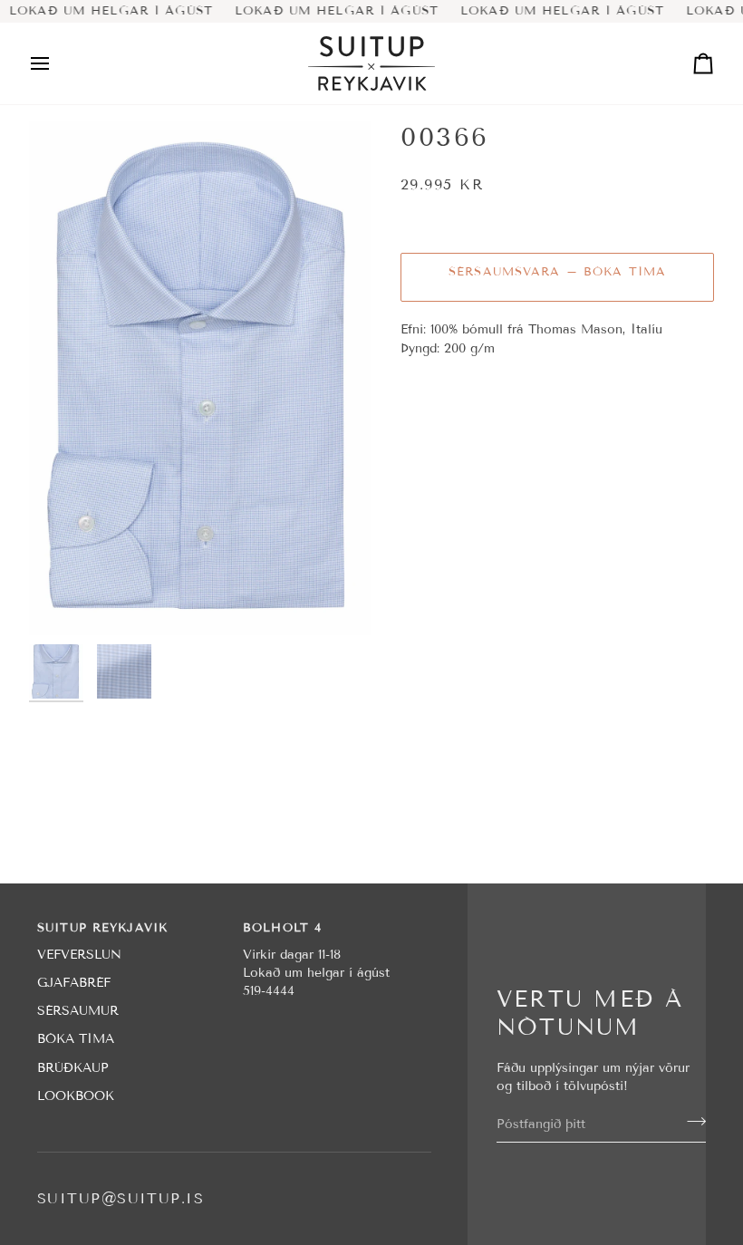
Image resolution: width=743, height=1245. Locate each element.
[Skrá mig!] (691, 1121)
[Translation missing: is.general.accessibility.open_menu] (56, 63)
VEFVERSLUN (79, 954)
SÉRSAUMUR (78, 1010)
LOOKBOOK (75, 1096)
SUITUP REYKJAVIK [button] (102, 928)
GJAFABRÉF (74, 982)
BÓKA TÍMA (75, 1039)
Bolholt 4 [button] (282, 928)
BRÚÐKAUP (73, 1068)
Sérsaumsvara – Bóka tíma (557, 272)
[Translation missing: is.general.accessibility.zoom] (200, 378)
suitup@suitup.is (120, 1198)
